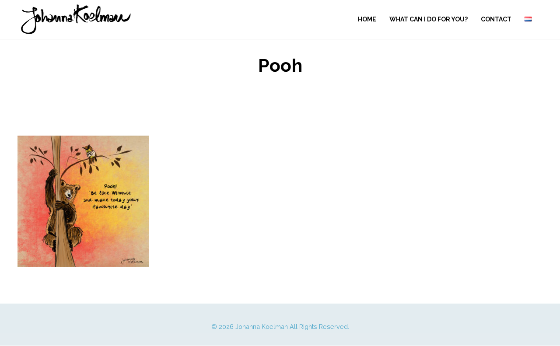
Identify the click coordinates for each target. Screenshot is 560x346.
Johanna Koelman (261, 326)
